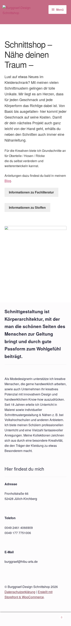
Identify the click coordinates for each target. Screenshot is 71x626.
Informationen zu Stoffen (27, 207)
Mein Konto (12, 619)
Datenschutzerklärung (20, 592)
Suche (35, 619)
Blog (8, 180)
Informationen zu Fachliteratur (31, 192)
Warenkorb (54, 616)
